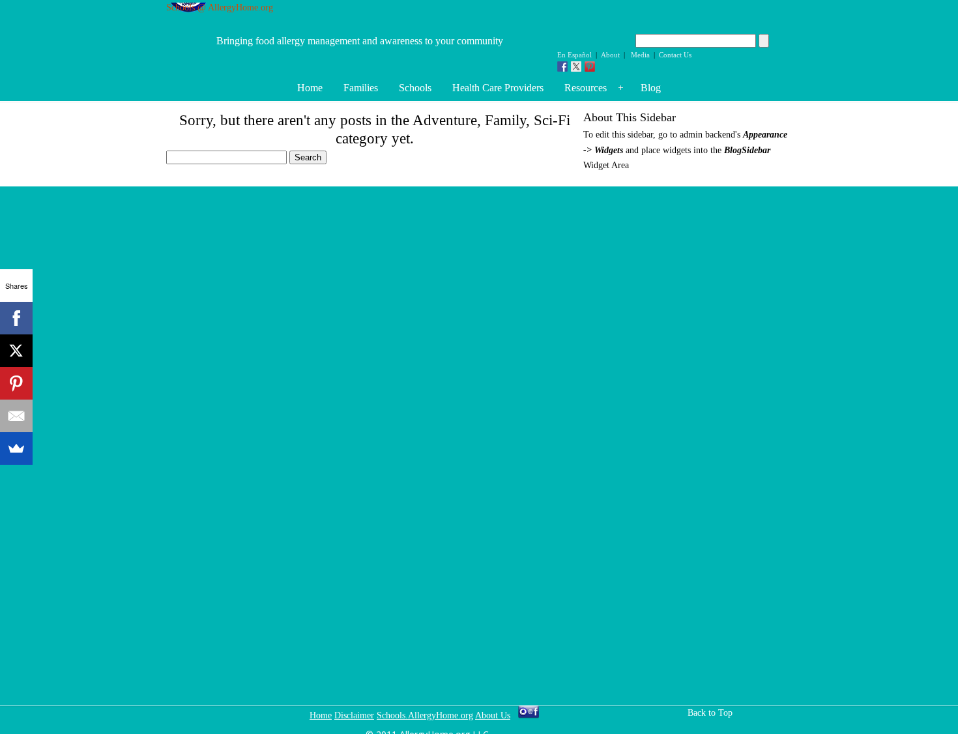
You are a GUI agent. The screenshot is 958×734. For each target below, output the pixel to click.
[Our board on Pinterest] (590, 66)
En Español (574, 55)
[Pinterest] (16, 383)
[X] (16, 350)
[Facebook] (16, 318)
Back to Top (710, 713)
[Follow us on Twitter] (576, 66)
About (610, 55)
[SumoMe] (16, 448)
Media (640, 55)
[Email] (16, 416)
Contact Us (675, 55)
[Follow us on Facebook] (562, 66)
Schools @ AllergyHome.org (219, 7)
